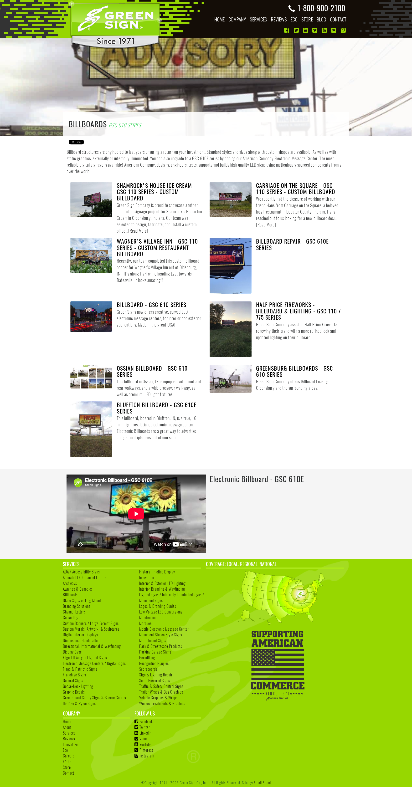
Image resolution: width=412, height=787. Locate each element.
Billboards (70, 595)
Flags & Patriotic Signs (80, 669)
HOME (219, 19)
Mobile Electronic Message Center (164, 629)
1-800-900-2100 (321, 7)
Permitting (147, 657)
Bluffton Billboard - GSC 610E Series (156, 407)
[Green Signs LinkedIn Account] (306, 30)
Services (69, 733)
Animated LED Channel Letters (85, 577)
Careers (69, 756)
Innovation (146, 577)
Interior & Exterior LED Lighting (162, 583)
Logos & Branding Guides (157, 606)
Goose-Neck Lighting (78, 686)
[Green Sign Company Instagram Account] (344, 30)
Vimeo (144, 738)
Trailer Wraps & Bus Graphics (161, 692)
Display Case (72, 652)
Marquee (145, 623)
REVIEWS (279, 19)
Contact (68, 773)
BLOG (321, 19)
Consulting (70, 617)
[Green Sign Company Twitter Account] (297, 30)
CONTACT (338, 19)
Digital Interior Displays (80, 635)
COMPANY (237, 19)
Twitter (144, 727)
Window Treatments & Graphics (162, 703)
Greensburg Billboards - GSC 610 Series (294, 371)
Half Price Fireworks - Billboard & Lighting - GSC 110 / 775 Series (298, 310)
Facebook (146, 721)
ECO (294, 19)
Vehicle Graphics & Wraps (158, 697)
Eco (65, 750)
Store (67, 767)
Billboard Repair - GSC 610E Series (292, 244)
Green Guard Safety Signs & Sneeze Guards (94, 697)
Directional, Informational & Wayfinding (92, 646)
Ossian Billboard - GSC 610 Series (152, 371)
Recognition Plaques (154, 663)
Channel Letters (74, 612)
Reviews (69, 738)
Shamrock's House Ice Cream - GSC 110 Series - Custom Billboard (156, 191)
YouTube (145, 744)
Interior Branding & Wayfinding (162, 589)
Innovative (70, 744)
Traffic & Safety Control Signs (161, 686)
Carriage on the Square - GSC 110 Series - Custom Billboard (295, 188)
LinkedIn (145, 733)
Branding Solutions (76, 606)
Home (67, 721)
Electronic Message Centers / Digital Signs (94, 663)
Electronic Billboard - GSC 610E (257, 479)
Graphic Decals (74, 692)
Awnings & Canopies (78, 589)
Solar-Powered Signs (154, 680)
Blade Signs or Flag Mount (82, 600)
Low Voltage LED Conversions (160, 612)
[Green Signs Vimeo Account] (315, 30)
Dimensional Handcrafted (81, 640)
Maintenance (148, 617)
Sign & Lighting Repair (156, 675)
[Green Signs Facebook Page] (287, 30)
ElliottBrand (262, 782)
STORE (307, 19)
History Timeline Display (157, 572)
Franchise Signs (74, 675)
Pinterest (146, 750)
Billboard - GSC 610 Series (151, 304)
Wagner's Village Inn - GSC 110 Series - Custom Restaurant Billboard (157, 247)
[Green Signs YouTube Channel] (325, 30)
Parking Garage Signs (155, 652)
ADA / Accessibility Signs (81, 572)
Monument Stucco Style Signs (160, 635)
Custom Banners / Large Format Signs (91, 623)
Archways (70, 583)
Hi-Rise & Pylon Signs (79, 703)
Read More (138, 231)
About (67, 727)
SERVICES (258, 19)
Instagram (146, 756)
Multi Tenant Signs (152, 640)
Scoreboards (148, 669)
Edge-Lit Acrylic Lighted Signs (85, 657)
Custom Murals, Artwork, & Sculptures (91, 629)
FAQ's (67, 761)
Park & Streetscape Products (160, 646)
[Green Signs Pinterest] (334, 30)
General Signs (73, 680)
